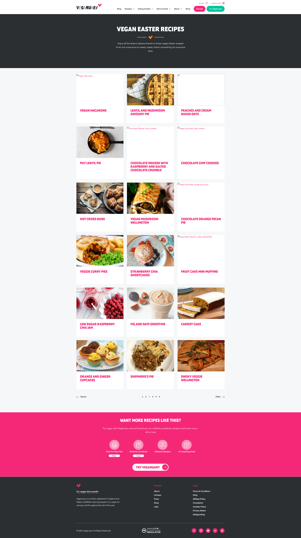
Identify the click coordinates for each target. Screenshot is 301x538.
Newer (83, 396)
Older (218, 396)
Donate (199, 8)
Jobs (156, 506)
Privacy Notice (199, 510)
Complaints (198, 502)
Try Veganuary (215, 8)
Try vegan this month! (87, 491)
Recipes (128, 8)
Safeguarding (199, 514)
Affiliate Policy (199, 499)
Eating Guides (144, 8)
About (176, 8)
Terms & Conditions (201, 491)
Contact (157, 495)
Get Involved (162, 8)
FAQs (195, 495)
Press (156, 499)
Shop (188, 8)
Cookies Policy (199, 506)
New (114, 455)
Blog (119, 8)
